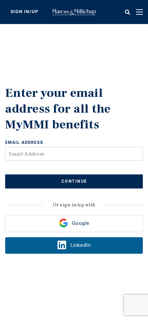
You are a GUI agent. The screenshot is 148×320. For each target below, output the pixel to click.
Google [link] (80, 223)
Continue (74, 181)
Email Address (24, 142)
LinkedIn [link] (81, 245)
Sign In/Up (24, 11)
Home (74, 12)
